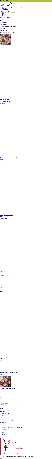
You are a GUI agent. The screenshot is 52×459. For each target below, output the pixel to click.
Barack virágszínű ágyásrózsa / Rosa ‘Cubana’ (7, 357)
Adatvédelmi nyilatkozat (4, 421)
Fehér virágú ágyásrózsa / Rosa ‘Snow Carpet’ (7, 288)
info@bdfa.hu (1, 408)
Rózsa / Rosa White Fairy (4, 24)
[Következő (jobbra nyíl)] (1, 458)
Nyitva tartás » (2, 1)
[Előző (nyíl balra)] (0, 458)
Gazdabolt (3, 415)
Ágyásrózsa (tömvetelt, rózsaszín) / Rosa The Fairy (7, 388)
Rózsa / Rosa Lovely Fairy (4, 30)
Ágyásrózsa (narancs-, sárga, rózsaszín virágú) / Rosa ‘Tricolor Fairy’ (10, 157)
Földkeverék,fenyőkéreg (4, 414)
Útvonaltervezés (2, 404)
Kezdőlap (1, 17)
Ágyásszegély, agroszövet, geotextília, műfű (6, 413)
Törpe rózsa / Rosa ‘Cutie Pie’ (4, 99)
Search (8, 5)
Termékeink (3, 17)
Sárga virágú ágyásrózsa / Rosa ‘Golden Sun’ (7, 272)
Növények (6, 17)
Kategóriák (1, 11)
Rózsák (8, 17)
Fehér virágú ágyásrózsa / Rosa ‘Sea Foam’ (6, 215)
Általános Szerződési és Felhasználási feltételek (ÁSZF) (8, 420)
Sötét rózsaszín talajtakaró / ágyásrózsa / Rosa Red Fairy (8, 372)
